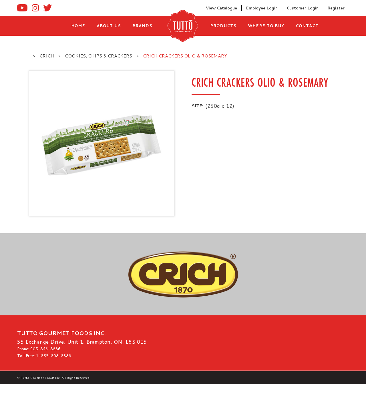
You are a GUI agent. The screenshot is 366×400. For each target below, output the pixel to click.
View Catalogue (221, 8)
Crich (46, 55)
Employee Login (262, 8)
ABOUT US (109, 25)
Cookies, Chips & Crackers (98, 55)
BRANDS (142, 25)
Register (336, 8)
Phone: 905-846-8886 (39, 349)
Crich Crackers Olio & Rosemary (185, 55)
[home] (181, 26)
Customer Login (303, 8)
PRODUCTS (223, 25)
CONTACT (307, 25)
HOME (78, 25)
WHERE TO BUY (266, 25)
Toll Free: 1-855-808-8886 (44, 356)
